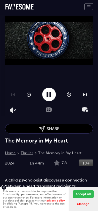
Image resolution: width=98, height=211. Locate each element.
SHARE (52, 128)
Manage (83, 204)
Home (10, 153)
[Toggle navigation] (88, 6)
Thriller (27, 153)
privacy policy (55, 200)
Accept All (83, 194)
